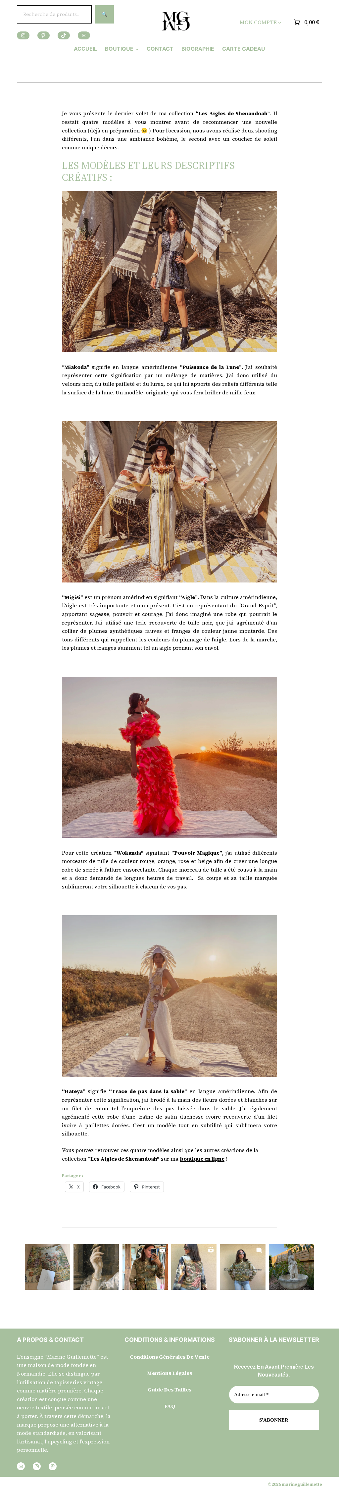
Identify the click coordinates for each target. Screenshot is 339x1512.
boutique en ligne (202, 1158)
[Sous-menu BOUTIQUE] (137, 49)
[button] (47, 1266)
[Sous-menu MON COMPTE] (279, 22)
